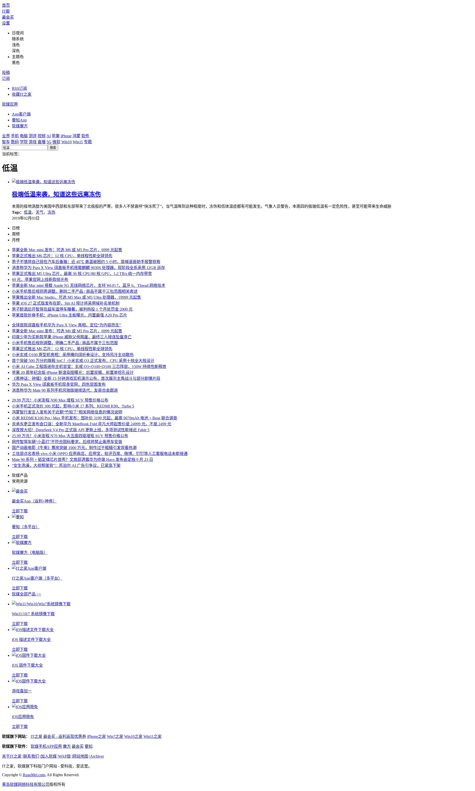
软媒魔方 (20, 126)
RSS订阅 (19, 88)
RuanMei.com (34, 775)
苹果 (56, 136)
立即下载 (20, 511)
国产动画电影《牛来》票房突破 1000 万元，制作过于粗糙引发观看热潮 (74, 448)
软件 (85, 136)
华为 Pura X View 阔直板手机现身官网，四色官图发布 (59, 384)
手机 (15, 136)
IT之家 (36, 736)
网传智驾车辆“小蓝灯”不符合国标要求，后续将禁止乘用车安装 (67, 442)
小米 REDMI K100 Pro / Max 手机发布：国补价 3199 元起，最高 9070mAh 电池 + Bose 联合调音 (94, 418)
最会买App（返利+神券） (34, 501)
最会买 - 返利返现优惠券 (64, 736)
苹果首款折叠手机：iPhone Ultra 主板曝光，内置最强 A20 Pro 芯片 (69, 315)
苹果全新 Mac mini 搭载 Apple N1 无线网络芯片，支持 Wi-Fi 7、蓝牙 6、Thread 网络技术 (88, 285)
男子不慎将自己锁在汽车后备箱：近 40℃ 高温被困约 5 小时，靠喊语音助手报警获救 (86, 262)
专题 (88, 142)
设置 (6, 23)
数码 (15, 142)
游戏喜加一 (22, 691)
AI (49, 136)
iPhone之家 (96, 736)
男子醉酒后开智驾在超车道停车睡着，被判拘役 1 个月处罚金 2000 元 (72, 309)
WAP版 (64, 756)
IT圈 (6, 11)
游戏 (33, 142)
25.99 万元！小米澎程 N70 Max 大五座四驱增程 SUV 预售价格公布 (70, 436)
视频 (42, 136)
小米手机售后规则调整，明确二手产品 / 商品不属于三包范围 (65, 343)
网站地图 (80, 756)
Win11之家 (152, 736)
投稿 (6, 72)
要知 (89, 746)
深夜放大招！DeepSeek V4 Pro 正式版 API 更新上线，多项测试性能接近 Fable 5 (80, 430)
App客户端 (21, 114)
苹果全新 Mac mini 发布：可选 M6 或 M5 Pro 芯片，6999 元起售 (67, 250)
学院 (24, 142)
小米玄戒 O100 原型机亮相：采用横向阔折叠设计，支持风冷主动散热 (73, 355)
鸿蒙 (76, 136)
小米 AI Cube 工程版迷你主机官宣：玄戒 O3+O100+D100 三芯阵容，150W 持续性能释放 (89, 366)
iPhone (66, 136)
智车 (6, 142)
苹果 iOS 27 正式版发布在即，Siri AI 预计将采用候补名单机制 (65, 303)
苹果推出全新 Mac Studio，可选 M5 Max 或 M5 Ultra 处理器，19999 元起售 (76, 297)
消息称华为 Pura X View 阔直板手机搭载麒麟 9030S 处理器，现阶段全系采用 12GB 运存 (88, 268)
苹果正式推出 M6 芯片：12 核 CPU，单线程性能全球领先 (62, 256)
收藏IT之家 (21, 94)
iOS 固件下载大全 (27, 665)
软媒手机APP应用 (46, 746)
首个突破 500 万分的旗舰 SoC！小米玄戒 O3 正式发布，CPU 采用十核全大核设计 (83, 361)
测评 (33, 136)
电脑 (24, 136)
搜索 (53, 148)
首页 (6, 5)
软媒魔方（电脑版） (30, 552)
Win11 (78, 142)
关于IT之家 (12, 756)
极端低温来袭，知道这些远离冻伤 (56, 194)
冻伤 (51, 212)
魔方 (67, 746)
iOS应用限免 (23, 717)
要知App (19, 120)
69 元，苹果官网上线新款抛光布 (40, 279)
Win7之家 (115, 736)
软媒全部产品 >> (26, 594)
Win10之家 (133, 736)
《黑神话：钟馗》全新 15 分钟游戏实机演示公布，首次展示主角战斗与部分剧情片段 (86, 378)
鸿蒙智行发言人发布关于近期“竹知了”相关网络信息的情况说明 (67, 412)
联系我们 (31, 756)
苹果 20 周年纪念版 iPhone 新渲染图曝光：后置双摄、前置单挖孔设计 (73, 372)
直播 (42, 142)
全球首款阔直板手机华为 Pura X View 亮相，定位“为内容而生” (66, 325)
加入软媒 (49, 756)
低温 (28, 212)
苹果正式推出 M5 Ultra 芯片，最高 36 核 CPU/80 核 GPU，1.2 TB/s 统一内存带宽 (82, 273)
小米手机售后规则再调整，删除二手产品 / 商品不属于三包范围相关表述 (75, 291)
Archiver (97, 756)
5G (49, 142)
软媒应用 (10, 104)
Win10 (66, 142)
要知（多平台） (26, 527)
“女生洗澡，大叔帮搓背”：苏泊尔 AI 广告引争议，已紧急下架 (66, 465)
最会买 (8, 17)
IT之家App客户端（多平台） (37, 578)
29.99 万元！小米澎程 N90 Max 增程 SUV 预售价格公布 (60, 400)
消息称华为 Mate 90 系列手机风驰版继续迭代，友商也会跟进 (65, 390)
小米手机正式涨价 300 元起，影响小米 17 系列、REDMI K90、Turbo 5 (73, 406)
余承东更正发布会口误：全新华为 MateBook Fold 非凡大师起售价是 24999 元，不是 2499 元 (91, 424)
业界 (6, 136)
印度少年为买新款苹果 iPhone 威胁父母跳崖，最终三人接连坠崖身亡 (72, 337)
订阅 (6, 78)
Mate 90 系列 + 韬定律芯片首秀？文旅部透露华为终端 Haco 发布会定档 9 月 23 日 (82, 459)
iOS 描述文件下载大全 (31, 639)
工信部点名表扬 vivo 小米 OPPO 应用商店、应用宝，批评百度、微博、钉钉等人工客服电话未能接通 (100, 454)
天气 (40, 212)
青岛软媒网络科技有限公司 (25, 784)
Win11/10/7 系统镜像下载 (33, 614)
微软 (56, 142)
